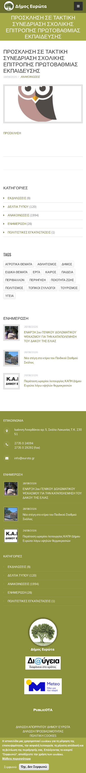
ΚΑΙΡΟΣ (50, 272)
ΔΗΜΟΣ (67, 264)
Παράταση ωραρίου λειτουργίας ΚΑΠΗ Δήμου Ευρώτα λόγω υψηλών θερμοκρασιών (52, 383)
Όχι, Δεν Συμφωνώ (34, 766)
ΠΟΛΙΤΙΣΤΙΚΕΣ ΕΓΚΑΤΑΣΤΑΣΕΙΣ (29, 232)
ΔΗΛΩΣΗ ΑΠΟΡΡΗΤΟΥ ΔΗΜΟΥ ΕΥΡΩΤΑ (43, 727)
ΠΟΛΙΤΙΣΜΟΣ (14, 288)
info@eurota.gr (24, 458)
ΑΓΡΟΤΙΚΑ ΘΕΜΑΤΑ (18, 264)
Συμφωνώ (10, 767)
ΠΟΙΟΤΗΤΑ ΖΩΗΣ (62, 280)
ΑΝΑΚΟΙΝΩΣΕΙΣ (30, 76)
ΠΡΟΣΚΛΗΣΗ (12, 133)
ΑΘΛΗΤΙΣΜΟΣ (46, 264)
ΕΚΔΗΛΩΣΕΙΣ (17, 198)
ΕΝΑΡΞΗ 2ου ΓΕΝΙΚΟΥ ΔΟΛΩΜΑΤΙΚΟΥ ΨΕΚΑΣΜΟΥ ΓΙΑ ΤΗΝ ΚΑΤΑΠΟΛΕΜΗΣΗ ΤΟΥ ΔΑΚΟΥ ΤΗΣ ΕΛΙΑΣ (50, 337)
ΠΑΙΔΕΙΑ (67, 272)
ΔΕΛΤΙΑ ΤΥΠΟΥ (18, 206)
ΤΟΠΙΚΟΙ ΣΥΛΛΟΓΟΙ (41, 288)
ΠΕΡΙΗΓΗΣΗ (38, 280)
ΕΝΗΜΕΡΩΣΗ (17, 224)
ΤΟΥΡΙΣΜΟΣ (69, 288)
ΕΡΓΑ (36, 272)
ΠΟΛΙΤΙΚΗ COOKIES (43, 735)
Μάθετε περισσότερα (16, 758)
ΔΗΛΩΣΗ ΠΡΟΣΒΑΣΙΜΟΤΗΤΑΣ (43, 731)
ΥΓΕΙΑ (9, 296)
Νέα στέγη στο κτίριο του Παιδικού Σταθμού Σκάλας (51, 360)
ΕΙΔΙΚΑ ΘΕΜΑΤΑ (16, 272)
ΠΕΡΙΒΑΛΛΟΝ (14, 280)
